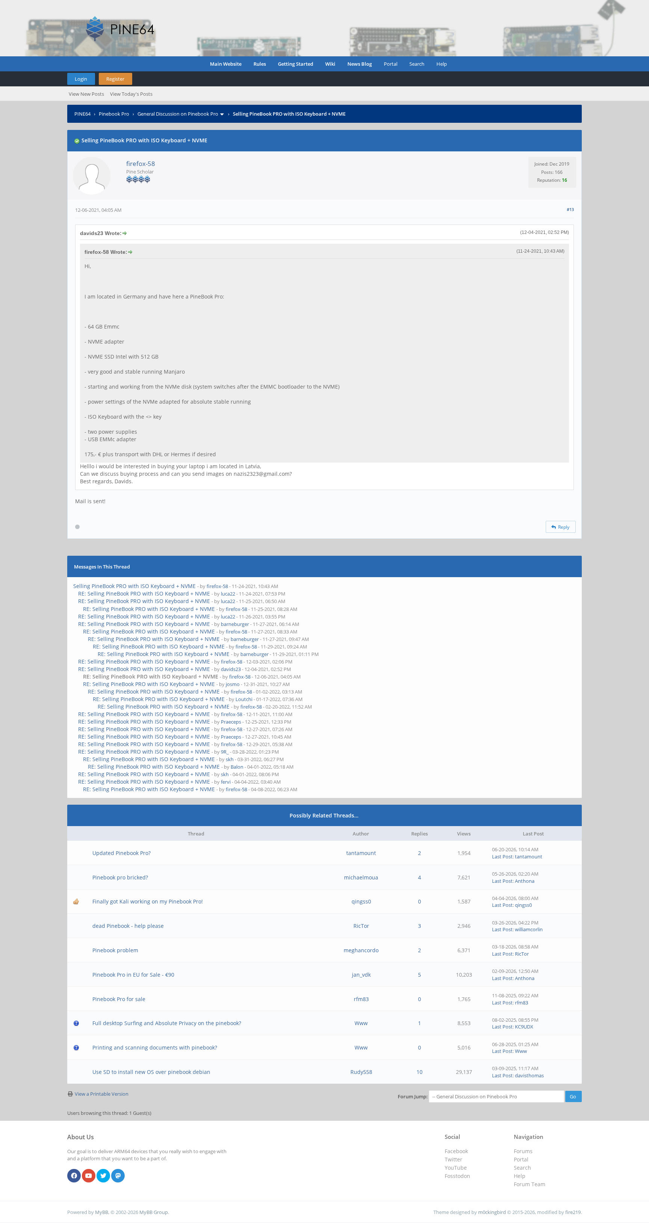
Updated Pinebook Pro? (121, 853)
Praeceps (231, 721)
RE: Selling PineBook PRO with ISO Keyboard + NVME (144, 593)
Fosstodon (457, 1175)
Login (81, 78)
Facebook (456, 1151)
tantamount (361, 853)
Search (416, 63)
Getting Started (295, 63)
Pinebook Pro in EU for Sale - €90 (133, 974)
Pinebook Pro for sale (118, 999)
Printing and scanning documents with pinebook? (154, 1047)
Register (115, 78)
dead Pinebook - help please (128, 925)
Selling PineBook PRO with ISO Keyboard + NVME (134, 586)
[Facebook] (74, 1176)
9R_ (225, 751)
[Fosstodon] (118, 1176)
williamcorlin (529, 929)
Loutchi (243, 699)
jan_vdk (361, 974)
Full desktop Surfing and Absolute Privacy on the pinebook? (166, 1023)
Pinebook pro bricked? (120, 877)
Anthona (524, 881)
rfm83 (361, 999)
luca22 (228, 593)
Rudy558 (361, 1071)
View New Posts (86, 93)
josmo (233, 684)
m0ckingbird (492, 1212)
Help (441, 63)
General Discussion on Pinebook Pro (177, 113)
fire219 (573, 1212)
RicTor (361, 925)
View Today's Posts (131, 93)
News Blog (359, 63)
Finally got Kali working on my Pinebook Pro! (147, 901)
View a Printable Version (101, 1093)
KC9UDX (524, 1026)
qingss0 (361, 901)
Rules (260, 63)
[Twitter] (103, 1176)
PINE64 (82, 113)
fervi (226, 781)
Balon (237, 766)
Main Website (225, 63)
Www (361, 1023)
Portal (390, 63)
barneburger (235, 624)
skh (230, 759)
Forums (523, 1151)
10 (420, 1071)
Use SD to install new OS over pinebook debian (151, 1071)
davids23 (231, 669)
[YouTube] (88, 1176)
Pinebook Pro (114, 113)
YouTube (456, 1167)
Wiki (330, 63)
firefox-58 (140, 163)
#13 (570, 209)
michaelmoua (361, 877)
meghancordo (361, 950)
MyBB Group (153, 1212)
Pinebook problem (115, 950)
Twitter (453, 1159)
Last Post (502, 856)
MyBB (101, 1212)
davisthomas (529, 1075)
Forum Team (529, 1184)
